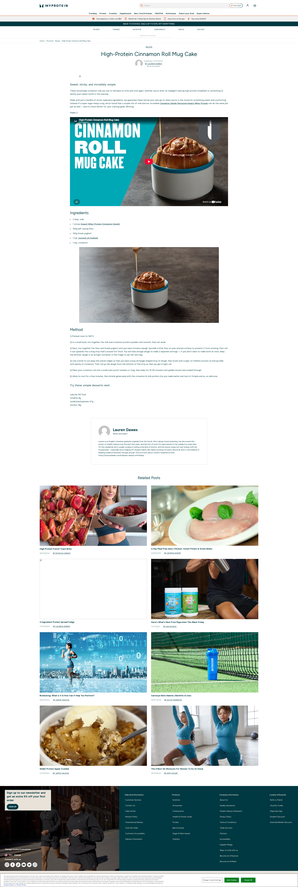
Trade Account (226, 828)
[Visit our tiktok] (18, 864)
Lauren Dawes (125, 430)
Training (116, 29)
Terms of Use (21, 885)
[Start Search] (141, 5)
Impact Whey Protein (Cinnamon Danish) (100, 224)
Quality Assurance (227, 805)
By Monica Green (61, 553)
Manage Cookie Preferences (18, 849)
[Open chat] (35, 864)
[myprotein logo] (54, 5)
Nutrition (137, 29)
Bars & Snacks (178, 828)
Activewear (171, 13)
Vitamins (176, 839)
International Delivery (134, 822)
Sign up (12, 807)
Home (42, 41)
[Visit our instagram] (7, 864)
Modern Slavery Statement (231, 811)
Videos (181, 29)
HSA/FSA (159, 13)
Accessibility (225, 839)
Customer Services (133, 800)
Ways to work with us (229, 850)
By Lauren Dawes (153, 64)
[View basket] (254, 5)
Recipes (96, 29)
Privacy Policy (225, 817)
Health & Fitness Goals (182, 817)
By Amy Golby (171, 773)
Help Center (130, 811)
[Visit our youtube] (23, 864)
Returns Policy (131, 817)
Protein (103, 13)
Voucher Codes (276, 805)
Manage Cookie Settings (212, 880)
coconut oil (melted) (88, 238)
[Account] (247, 5)
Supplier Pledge (226, 845)
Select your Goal (186, 13)
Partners (223, 833)
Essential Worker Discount (281, 822)
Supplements (125, 13)
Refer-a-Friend (276, 800)
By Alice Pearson (173, 700)
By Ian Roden (169, 627)
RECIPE (149, 47)
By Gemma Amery (172, 553)
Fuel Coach (237, 5)
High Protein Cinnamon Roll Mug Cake (76, 41)
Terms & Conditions (228, 822)
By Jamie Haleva (61, 700)
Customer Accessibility (135, 833)
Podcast (201, 29)
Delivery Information (133, 839)
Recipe (57, 41)
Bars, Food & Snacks (143, 13)
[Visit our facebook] (12, 864)
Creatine (113, 13)
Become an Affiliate (228, 861)
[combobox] (191, 5)
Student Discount (277, 817)
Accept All (248, 880)
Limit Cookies (232, 880)
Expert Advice (203, 13)
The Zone (49, 41)
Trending (93, 13)
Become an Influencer (229, 856)
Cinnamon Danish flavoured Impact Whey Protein (184, 103)
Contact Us (130, 805)
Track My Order (131, 828)
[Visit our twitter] (29, 864)
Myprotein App (276, 811)
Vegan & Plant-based (181, 833)
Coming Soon (178, 811)
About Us (224, 800)
